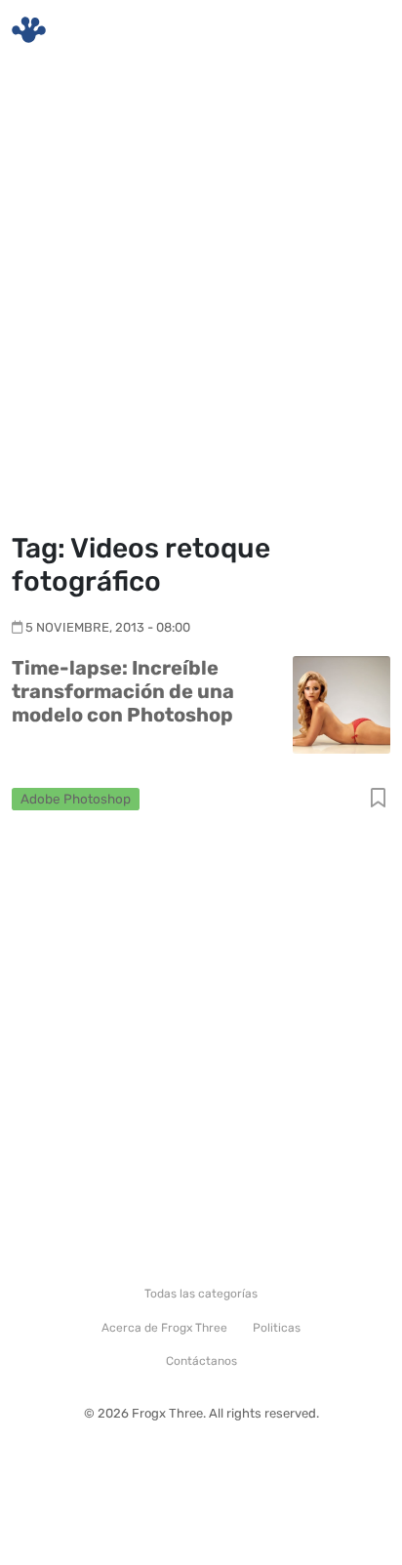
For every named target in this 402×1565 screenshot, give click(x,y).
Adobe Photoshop (75, 798)
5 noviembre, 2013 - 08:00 (107, 627)
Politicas (277, 1328)
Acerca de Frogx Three (164, 1328)
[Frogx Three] (29, 30)
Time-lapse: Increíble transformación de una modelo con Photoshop (123, 691)
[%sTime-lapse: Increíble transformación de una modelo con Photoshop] (341, 703)
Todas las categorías (201, 1293)
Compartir (378, 799)
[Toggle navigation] (364, 30)
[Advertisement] (201, 299)
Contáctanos (201, 1361)
